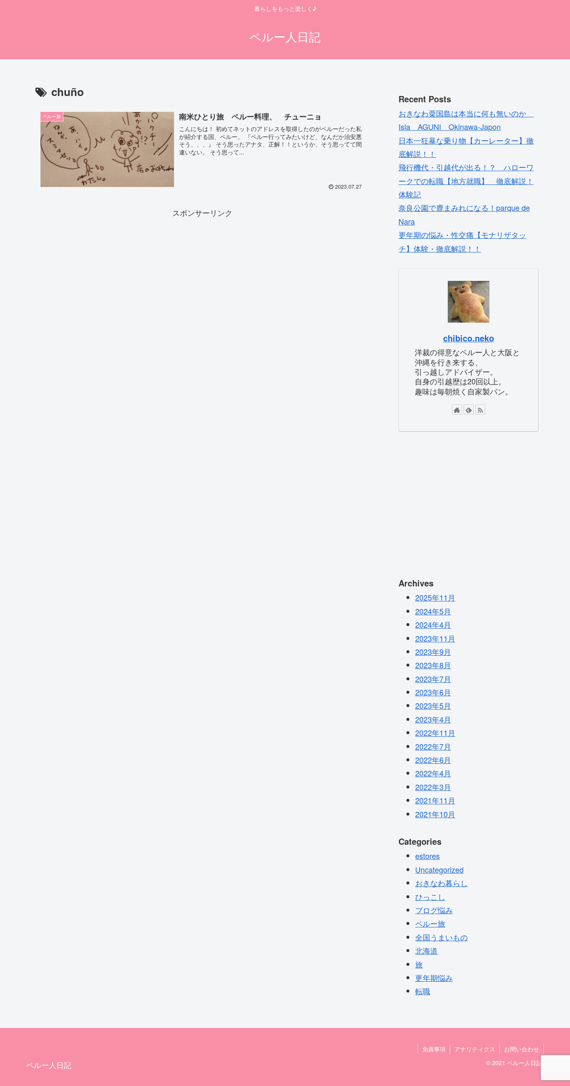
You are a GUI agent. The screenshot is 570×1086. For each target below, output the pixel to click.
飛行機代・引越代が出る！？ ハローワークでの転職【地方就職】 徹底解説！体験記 (466, 181)
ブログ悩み (434, 909)
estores (427, 855)
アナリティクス (474, 1049)
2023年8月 (433, 664)
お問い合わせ (521, 1049)
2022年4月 (433, 773)
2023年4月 (433, 718)
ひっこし (430, 896)
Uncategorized (439, 869)
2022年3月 (433, 786)
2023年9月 (433, 651)
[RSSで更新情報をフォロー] (480, 409)
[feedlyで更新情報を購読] (469, 409)
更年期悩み (434, 977)
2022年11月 (435, 732)
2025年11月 (435, 597)
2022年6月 (433, 759)
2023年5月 (433, 705)
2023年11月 (435, 637)
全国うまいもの (441, 936)
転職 (422, 990)
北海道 (426, 950)
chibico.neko (468, 338)
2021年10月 (435, 813)
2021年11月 (435, 800)
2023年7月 (433, 678)
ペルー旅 (430, 923)
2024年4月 (433, 624)
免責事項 (434, 1049)
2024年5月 (433, 610)
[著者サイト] (457, 409)
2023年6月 (433, 692)
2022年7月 (433, 745)
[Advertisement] (202, 277)
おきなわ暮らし (441, 882)
